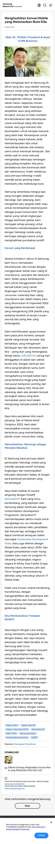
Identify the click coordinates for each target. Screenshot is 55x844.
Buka (27, 806)
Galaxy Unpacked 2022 (17, 729)
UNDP (34, 737)
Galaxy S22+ (12, 725)
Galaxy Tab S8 (28, 725)
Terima (41, 835)
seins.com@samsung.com (15, 788)
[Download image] (9, 760)
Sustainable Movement (17, 737)
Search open (45, 5)
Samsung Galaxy (28, 733)
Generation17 (12, 499)
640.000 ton (29, 355)
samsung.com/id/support (14, 784)
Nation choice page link (39, 5)
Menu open (50, 5)
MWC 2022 (11, 733)
